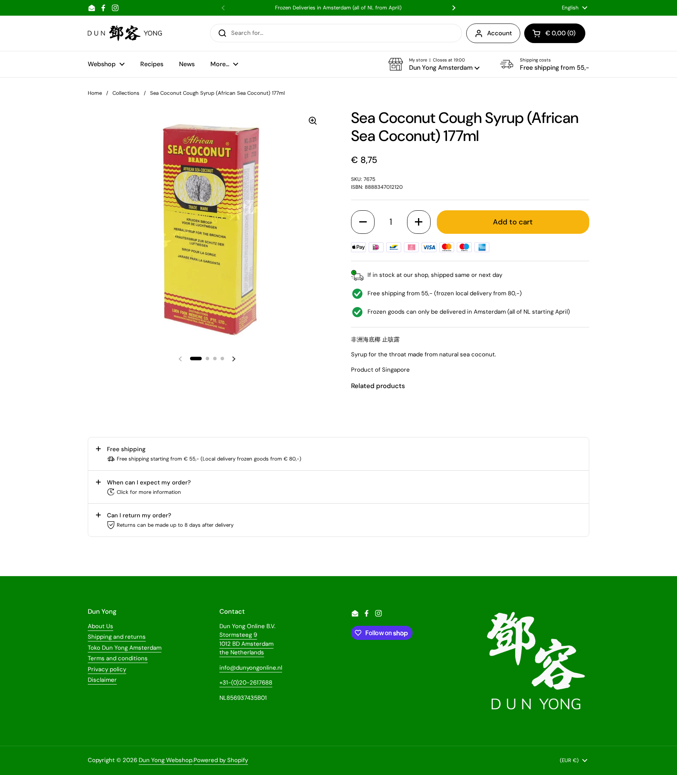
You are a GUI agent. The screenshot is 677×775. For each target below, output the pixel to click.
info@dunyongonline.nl (250, 668)
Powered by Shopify (221, 760)
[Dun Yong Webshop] (125, 33)
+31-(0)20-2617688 (245, 682)
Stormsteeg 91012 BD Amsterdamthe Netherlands (246, 643)
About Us (100, 626)
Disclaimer (102, 680)
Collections (125, 93)
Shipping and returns (117, 637)
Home (95, 93)
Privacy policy (107, 669)
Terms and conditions (118, 658)
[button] (434, 64)
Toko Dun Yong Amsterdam (124, 648)
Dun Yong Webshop (165, 760)
